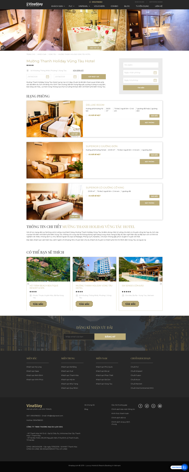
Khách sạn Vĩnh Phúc (34, 380)
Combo (114, 6)
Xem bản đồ (78, 70)
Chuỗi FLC (135, 367)
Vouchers (99, 6)
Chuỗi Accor (135, 380)
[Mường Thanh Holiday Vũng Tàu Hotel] (48, 269)
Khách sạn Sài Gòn (103, 380)
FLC (70, 6)
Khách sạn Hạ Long (34, 367)
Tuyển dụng (142, 6)
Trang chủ (30, 54)
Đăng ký (110, 336)
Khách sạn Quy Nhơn (69, 388)
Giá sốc (154, 116)
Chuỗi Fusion (136, 375)
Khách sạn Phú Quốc (104, 367)
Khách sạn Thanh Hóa (69, 375)
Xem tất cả (94, 48)
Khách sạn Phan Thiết (104, 375)
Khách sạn (57, 6)
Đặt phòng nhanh (156, 2)
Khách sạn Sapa (32, 371)
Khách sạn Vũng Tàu (104, 384)
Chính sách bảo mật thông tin (123, 409)
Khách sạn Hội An (68, 380)
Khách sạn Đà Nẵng (69, 367)
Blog (127, 6)
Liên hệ (159, 6)
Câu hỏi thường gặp (119, 405)
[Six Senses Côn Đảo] (94, 269)
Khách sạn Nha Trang (69, 384)
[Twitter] (147, 406)
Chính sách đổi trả (118, 418)
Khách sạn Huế (67, 371)
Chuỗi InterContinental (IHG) (142, 388)
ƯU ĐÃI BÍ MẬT (94, 115)
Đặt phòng (149, 122)
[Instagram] (153, 406)
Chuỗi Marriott (136, 384)
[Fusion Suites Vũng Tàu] (140, 269)
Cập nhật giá (93, 77)
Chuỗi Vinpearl (136, 371)
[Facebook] (140, 406)
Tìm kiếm (141, 88)
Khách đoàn (139, 2)
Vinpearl (83, 6)
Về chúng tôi (89, 405)
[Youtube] (160, 406)
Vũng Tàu (52, 54)
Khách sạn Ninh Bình (34, 375)
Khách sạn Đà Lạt (102, 371)
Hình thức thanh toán (120, 413)
